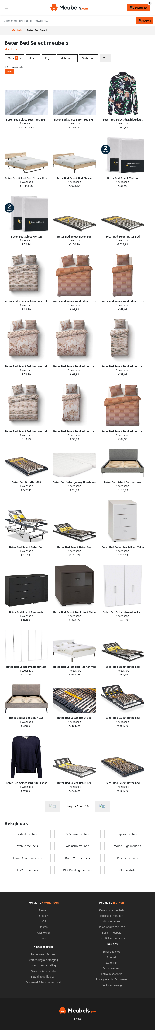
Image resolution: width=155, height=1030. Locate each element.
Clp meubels (127, 870)
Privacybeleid (104, 979)
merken (118, 902)
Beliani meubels (127, 858)
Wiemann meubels (77, 846)
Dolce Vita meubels (77, 858)
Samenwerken (111, 968)
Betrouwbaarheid (111, 974)
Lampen (43, 938)
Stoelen (43, 916)
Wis (105, 58)
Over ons (111, 963)
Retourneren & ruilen (43, 954)
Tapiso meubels (127, 834)
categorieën (50, 902)
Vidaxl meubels (27, 834)
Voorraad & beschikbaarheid (43, 982)
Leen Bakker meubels (111, 938)
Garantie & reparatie (43, 971)
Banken (43, 910)
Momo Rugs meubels (127, 846)
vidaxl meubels (111, 921)
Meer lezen (11, 49)
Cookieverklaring (112, 985)
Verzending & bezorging (43, 960)
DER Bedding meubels (77, 870)
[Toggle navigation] (6, 7)
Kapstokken (43, 932)
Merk (12, 58)
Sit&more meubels (77, 834)
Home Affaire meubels (27, 858)
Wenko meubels (27, 846)
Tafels (43, 921)
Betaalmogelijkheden (43, 976)
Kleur (32, 58)
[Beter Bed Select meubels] (102, 806)
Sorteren (88, 58)
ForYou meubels (27, 870)
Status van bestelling (43, 965)
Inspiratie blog (111, 951)
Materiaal (66, 58)
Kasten (44, 927)
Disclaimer (121, 979)
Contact (111, 957)
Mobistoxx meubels (111, 916)
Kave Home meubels (111, 910)
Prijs (48, 58)
